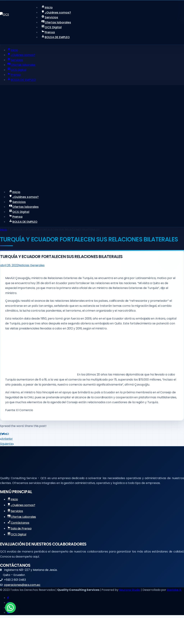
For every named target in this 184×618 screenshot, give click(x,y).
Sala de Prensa (21, 528)
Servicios (17, 511)
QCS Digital (18, 534)
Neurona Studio (129, 590)
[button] (10, 607)
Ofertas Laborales (23, 517)
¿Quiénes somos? (23, 505)
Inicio (3, 230)
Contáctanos (20, 523)
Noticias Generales (31, 265)
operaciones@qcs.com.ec (22, 585)
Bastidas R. (174, 590)
